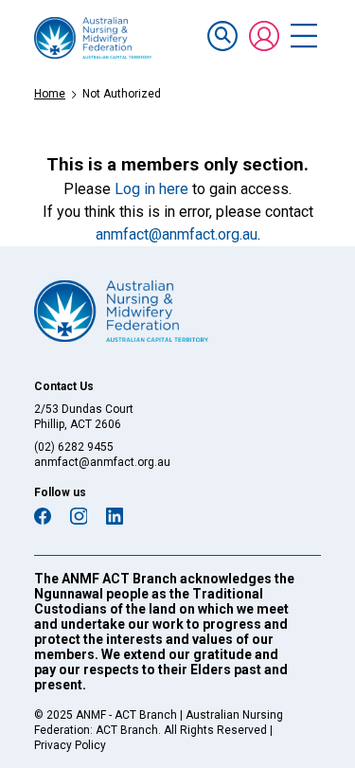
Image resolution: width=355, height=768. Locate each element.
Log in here (151, 189)
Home (49, 93)
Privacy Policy (70, 745)
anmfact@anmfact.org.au (176, 234)
